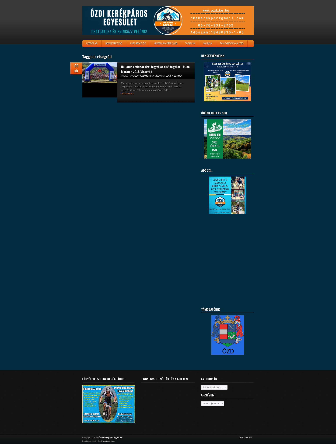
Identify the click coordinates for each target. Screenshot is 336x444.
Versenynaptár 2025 (165, 43)
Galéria (207, 43)
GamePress (110, 441)
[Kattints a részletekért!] (108, 404)
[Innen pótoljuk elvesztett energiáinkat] (227, 337)
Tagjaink (190, 43)
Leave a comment (174, 76)
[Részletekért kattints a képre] (227, 139)
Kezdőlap (91, 43)
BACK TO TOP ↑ (247, 437)
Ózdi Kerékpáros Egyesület (110, 437)
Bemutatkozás (113, 43)
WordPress (102, 441)
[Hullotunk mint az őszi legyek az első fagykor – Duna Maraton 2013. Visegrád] (99, 79)
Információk (138, 43)
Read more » (127, 94)
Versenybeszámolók (141, 76)
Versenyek (158, 76)
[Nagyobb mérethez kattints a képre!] (227, 81)
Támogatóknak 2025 (231, 43)
